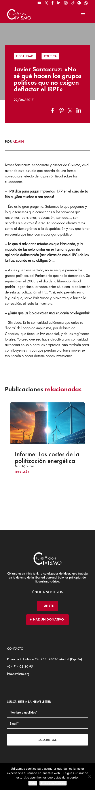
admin (18, 141)
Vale (32, 783)
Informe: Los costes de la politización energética (47, 457)
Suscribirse (47, 740)
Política (50, 56)
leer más (22, 472)
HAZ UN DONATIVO (48, 619)
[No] (89, 776)
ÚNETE (49, 605)
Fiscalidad (24, 56)
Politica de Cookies (53, 783)
